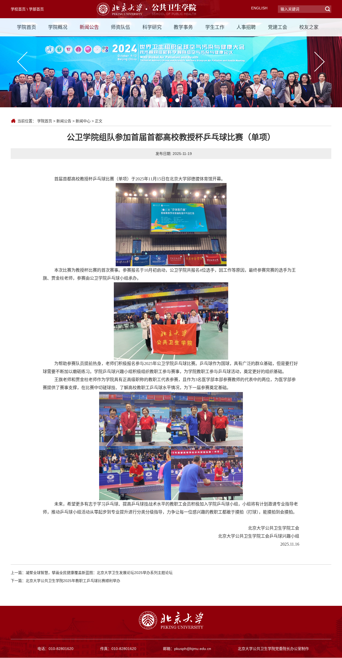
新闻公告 (89, 27)
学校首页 (18, 9)
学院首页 (26, 27)
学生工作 (214, 27)
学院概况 (57, 27)
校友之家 (308, 27)
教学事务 (183, 27)
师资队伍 (120, 27)
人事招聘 (246, 27)
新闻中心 (83, 121)
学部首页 (36, 9)
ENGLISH (259, 8)
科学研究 (152, 27)
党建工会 (277, 27)
